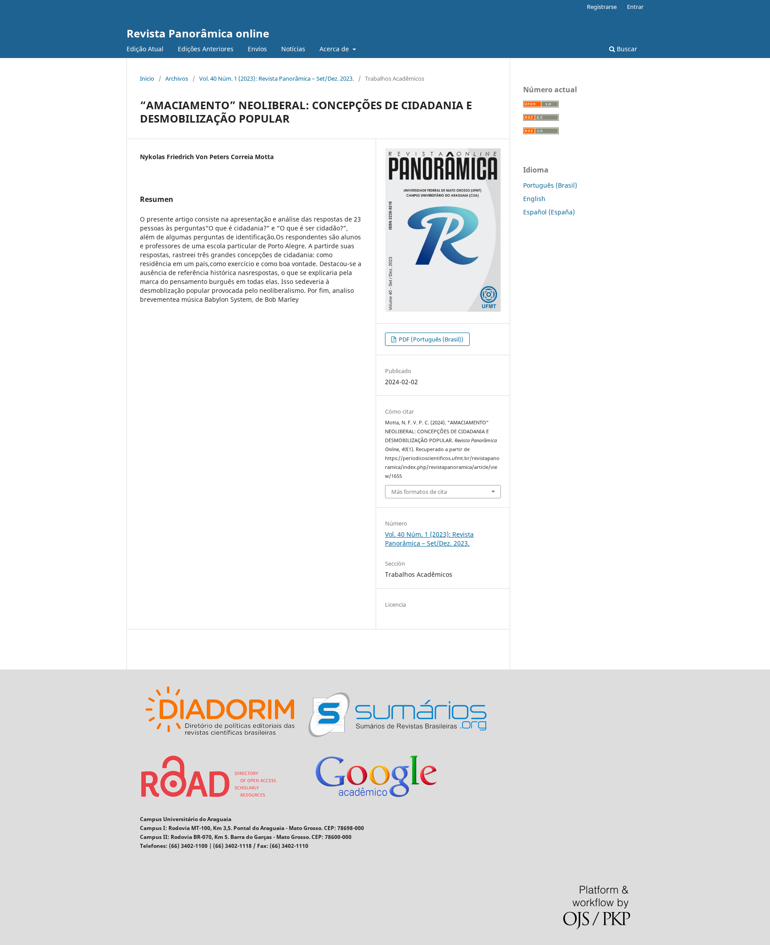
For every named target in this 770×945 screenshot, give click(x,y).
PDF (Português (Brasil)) (430, 339)
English (534, 198)
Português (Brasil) (550, 185)
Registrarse (602, 7)
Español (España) (549, 212)
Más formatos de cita (419, 492)
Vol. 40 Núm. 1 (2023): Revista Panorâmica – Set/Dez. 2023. (276, 78)
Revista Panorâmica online (198, 33)
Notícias (293, 49)
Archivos (176, 78)
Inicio (147, 78)
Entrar (635, 7)
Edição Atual (145, 49)
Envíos (257, 49)
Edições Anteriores (205, 49)
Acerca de (335, 49)
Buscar (626, 49)
